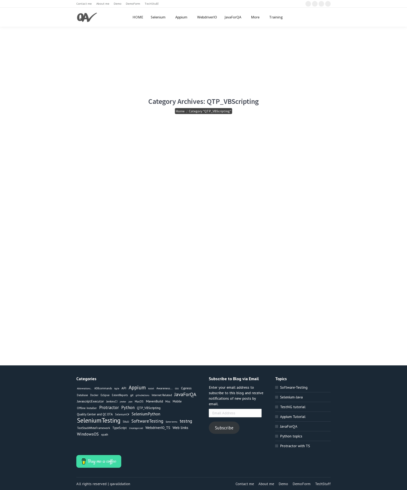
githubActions (142, 395)
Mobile (177, 401)
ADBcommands (103, 388)
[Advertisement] (203, 58)
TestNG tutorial (292, 406)
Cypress (186, 388)
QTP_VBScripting (102, 160)
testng (186, 421)
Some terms (171, 421)
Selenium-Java (291, 397)
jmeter (123, 401)
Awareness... (164, 388)
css (177, 388)
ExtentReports (120, 395)
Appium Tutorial (292, 416)
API (123, 388)
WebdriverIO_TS (157, 427)
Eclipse (105, 395)
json (130, 401)
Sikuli (126, 421)
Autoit (151, 388)
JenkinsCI (111, 401)
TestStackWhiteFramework (93, 428)
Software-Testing (294, 387)
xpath (104, 434)
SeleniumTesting (98, 420)
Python (128, 407)
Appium (137, 387)
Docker (94, 395)
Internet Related (162, 395)
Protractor (109, 407)
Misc (167, 401)
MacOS (139, 401)
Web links (180, 427)
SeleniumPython (146, 413)
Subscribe (224, 428)
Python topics (291, 436)
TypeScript (119, 428)
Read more (98, 190)
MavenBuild (154, 401)
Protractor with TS (295, 445)
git (131, 395)
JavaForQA (185, 394)
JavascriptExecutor (90, 401)
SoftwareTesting (147, 421)
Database (82, 395)
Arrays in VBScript (193, 146)
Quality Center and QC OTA (95, 414)
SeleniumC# (122, 414)
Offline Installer (87, 408)
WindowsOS (88, 434)
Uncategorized (136, 428)
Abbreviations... (84, 388)
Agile (116, 388)
